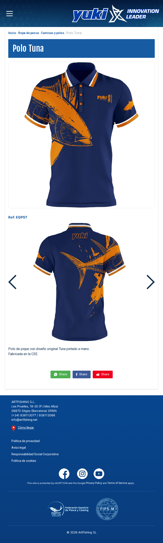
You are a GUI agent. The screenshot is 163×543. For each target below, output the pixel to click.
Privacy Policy (94, 483)
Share (62, 374)
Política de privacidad (25, 441)
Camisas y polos (52, 33)
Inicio (12, 33)
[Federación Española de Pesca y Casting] (68, 509)
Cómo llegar (26, 427)
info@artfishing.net (24, 419)
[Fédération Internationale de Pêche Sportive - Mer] (107, 509)
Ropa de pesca (28, 33)
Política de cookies (23, 460)
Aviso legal (18, 447)
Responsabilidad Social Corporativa (35, 454)
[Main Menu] (9, 13)
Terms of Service (117, 483)
